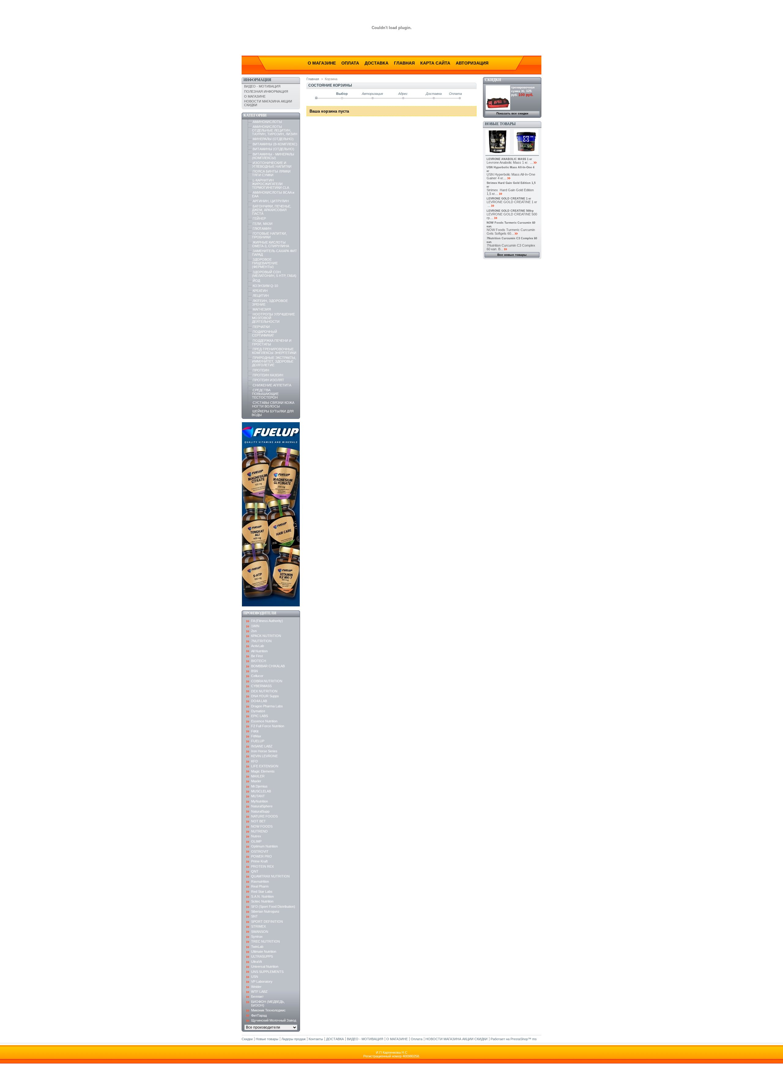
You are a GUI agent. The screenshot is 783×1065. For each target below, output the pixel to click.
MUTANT (258, 796)
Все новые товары (512, 254)
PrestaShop (519, 1039)
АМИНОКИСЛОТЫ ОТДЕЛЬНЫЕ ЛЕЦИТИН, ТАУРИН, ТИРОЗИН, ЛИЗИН (274, 130)
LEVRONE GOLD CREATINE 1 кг (509, 198)
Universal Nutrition (264, 966)
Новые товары (500, 124)
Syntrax (257, 936)
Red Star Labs (262, 891)
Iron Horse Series (264, 751)
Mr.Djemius (259, 786)
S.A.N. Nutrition (262, 896)
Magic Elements (263, 771)
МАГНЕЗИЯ (262, 309)
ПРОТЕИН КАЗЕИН (268, 375)
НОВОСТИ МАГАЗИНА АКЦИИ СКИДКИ (456, 1039)
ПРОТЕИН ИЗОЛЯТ (268, 380)
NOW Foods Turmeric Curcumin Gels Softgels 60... (511, 231)
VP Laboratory (262, 981)
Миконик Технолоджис (268, 1010)
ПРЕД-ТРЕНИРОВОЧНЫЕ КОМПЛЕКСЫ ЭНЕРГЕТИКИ (274, 351)
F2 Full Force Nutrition (267, 726)
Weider (256, 987)
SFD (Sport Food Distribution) (273, 906)
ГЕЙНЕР (259, 218)
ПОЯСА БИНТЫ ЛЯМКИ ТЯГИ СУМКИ (271, 173)
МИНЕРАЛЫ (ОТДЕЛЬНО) (273, 139)
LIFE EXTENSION (264, 766)
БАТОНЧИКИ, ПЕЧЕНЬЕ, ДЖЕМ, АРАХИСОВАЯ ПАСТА (271, 209)
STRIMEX (258, 926)
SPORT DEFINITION (267, 921)
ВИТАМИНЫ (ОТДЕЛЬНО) (273, 149)
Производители (259, 613)
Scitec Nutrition (262, 901)
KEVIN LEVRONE (264, 756)
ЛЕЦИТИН (261, 295)
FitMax (256, 736)
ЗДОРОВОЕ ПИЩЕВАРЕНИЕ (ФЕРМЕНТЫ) (265, 263)
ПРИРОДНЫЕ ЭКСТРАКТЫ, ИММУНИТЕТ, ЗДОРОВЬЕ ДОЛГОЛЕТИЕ (274, 361)
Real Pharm (260, 886)
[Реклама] (271, 605)
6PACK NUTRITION (266, 636)
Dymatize (258, 711)
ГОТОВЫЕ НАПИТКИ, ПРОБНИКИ (269, 235)
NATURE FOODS (264, 816)
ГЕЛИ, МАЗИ (263, 223)
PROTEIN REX (262, 866)
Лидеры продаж (293, 1039)
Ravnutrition (260, 881)
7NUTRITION (261, 641)
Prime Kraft (259, 861)
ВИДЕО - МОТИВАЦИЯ (262, 86)
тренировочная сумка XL (523, 89)
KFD (254, 761)
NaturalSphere (262, 806)
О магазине (322, 63)
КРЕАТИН (260, 290)
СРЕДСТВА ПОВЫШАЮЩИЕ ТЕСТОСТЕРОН (265, 393)
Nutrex (256, 836)
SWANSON (259, 931)
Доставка (376, 63)
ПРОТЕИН (261, 370)
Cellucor (257, 676)
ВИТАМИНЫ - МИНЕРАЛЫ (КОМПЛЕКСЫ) (273, 156)
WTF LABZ (259, 991)
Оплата (350, 63)
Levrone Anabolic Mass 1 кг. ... (510, 162)
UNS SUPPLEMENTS (267, 972)
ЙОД (256, 280)
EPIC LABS (259, 716)
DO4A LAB (259, 701)
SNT (254, 916)
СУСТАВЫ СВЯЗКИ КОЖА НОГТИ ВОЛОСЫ (273, 404)
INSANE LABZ (262, 746)
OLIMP (256, 841)
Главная (404, 63)
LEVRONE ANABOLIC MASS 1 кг (509, 159)
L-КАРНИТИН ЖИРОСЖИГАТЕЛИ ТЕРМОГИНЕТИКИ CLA (270, 183)
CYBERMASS (261, 686)
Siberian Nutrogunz (265, 911)
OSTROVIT (260, 851)
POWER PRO (261, 856)
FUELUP (257, 741)
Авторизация (472, 63)
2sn (254, 631)
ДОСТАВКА (335, 1039)
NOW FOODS (262, 826)
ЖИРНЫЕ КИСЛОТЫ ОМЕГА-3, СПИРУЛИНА (270, 244)
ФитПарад (259, 1015)
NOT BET (258, 821)
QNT (254, 871)
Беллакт (257, 996)
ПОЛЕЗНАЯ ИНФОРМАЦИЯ (266, 91)
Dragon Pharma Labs (267, 706)
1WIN (255, 626)
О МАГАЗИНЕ (254, 96)
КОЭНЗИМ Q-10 (265, 286)
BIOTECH (258, 661)
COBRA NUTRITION (266, 681)
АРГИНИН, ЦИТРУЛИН (271, 201)
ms (534, 1039)
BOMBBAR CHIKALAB (268, 666)
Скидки (493, 80)
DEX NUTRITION (264, 691)
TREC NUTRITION (265, 941)
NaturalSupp (260, 811)
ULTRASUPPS (262, 956)
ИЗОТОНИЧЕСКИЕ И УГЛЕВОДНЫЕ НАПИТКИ (271, 164)
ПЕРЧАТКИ (261, 327)
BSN (254, 671)
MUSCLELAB (261, 791)
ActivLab (257, 646)
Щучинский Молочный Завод (273, 1020)
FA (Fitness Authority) (267, 621)
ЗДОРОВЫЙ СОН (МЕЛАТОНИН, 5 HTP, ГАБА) (274, 273)
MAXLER (258, 776)
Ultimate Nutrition (263, 951)
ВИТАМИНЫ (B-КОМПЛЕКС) (275, 144)
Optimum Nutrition (264, 846)
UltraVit (256, 961)
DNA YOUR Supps (265, 696)
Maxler (256, 781)
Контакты (316, 1039)
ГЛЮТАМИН (262, 228)
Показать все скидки (512, 113)
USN (254, 976)
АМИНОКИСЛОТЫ (267, 122)
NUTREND (259, 831)
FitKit (254, 731)
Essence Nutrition (264, 721)
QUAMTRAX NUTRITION (270, 876)
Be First (257, 656)
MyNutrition (259, 801)
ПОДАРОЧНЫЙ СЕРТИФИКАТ (264, 333)
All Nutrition (259, 651)
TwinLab (257, 946)
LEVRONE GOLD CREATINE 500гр (510, 210)
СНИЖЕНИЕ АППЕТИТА (272, 385)
